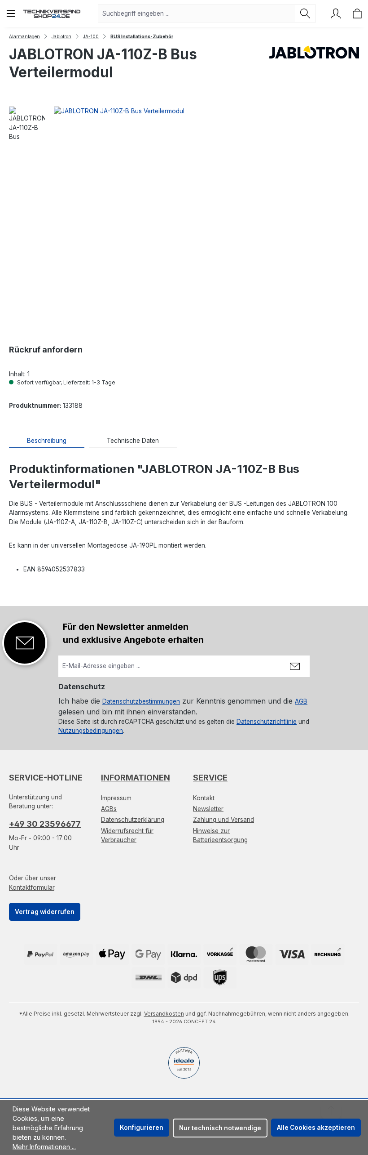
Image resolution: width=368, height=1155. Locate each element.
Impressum (116, 798)
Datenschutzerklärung (132, 819)
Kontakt (204, 798)
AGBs (109, 808)
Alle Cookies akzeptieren (316, 1127)
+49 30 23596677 (45, 824)
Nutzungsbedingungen (90, 730)
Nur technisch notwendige (220, 1128)
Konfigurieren (141, 1127)
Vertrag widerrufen (44, 911)
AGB (301, 701)
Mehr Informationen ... (44, 1147)
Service (210, 777)
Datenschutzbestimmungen (141, 701)
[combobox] (196, 13)
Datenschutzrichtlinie (267, 721)
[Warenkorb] (357, 13)
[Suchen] (305, 13)
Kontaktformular (31, 887)
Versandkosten (164, 1013)
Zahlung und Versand (223, 819)
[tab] (46, 441)
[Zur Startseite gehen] (51, 13)
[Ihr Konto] (335, 13)
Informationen (135, 777)
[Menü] (11, 13)
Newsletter (208, 808)
